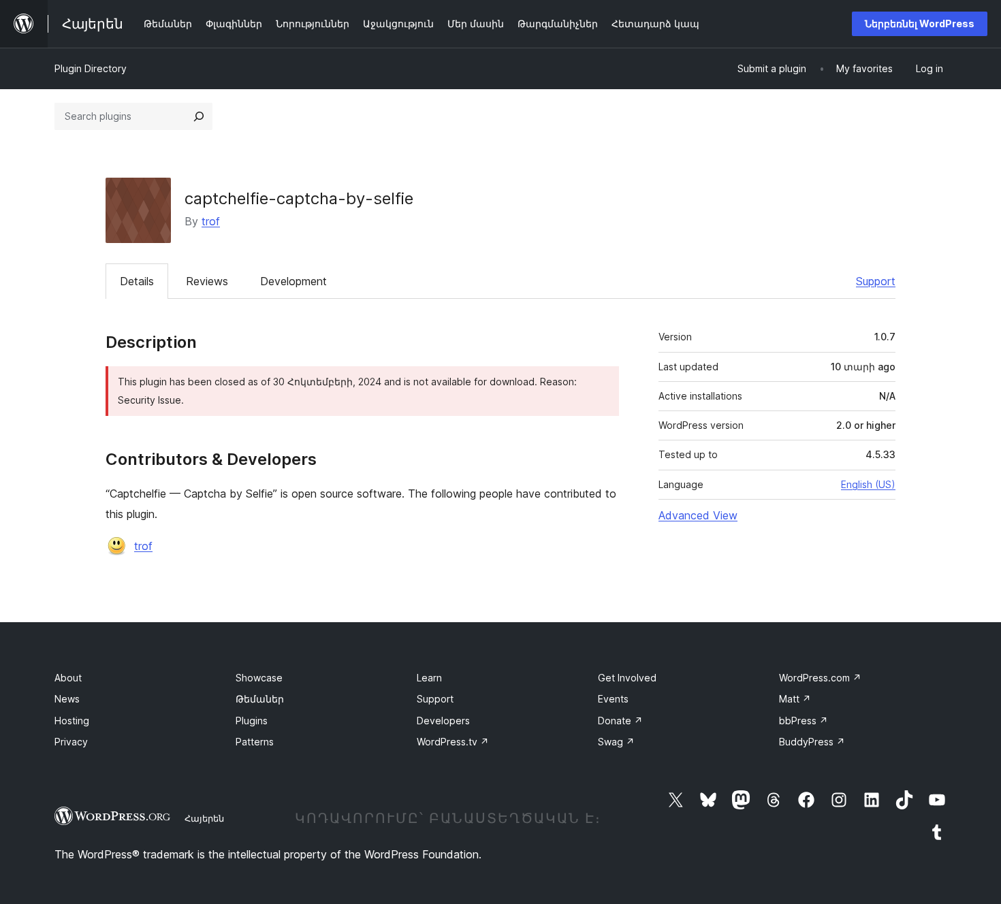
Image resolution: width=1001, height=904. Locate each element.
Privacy (71, 741)
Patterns (255, 741)
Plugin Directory (90, 68)
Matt (795, 699)
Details (137, 281)
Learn (429, 677)
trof (211, 221)
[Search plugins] (198, 116)
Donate (620, 720)
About (68, 677)
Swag (616, 741)
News (67, 699)
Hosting (71, 720)
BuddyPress (812, 741)
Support (875, 281)
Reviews (207, 281)
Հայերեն (204, 818)
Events (613, 699)
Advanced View (697, 515)
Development (293, 281)
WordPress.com (820, 677)
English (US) (868, 484)
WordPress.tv (453, 741)
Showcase (259, 677)
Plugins (252, 720)
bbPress (803, 720)
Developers (443, 720)
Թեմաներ (260, 699)
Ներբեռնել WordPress (919, 23)
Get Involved (627, 677)
